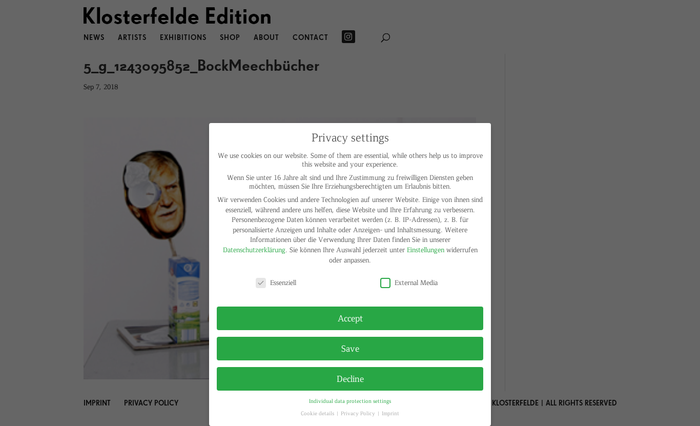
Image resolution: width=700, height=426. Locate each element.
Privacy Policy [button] (359, 413)
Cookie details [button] (318, 413)
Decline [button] (350, 378)
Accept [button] (350, 317)
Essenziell (283, 282)
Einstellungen (425, 249)
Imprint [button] (390, 413)
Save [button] (350, 348)
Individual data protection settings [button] (350, 400)
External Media (416, 282)
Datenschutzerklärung (254, 249)
